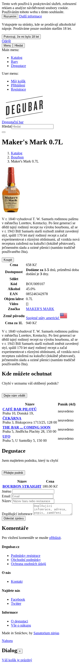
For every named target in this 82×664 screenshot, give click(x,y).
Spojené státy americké (43, 318)
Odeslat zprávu (14, 518)
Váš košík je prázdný (17, 660)
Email (6, 496)
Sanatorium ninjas (46, 633)
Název (6, 501)
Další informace (30, 16)
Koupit (8, 260)
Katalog (16, 153)
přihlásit (55, 538)
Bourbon (17, 157)
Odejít (6, 41)
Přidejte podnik (13, 472)
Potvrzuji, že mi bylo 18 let (21, 36)
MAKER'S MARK (40, 309)
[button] (7, 641)
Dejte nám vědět (14, 395)
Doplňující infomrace (17, 514)
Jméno (6, 491)
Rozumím (10, 16)
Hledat (6, 126)
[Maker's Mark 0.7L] (11, 211)
